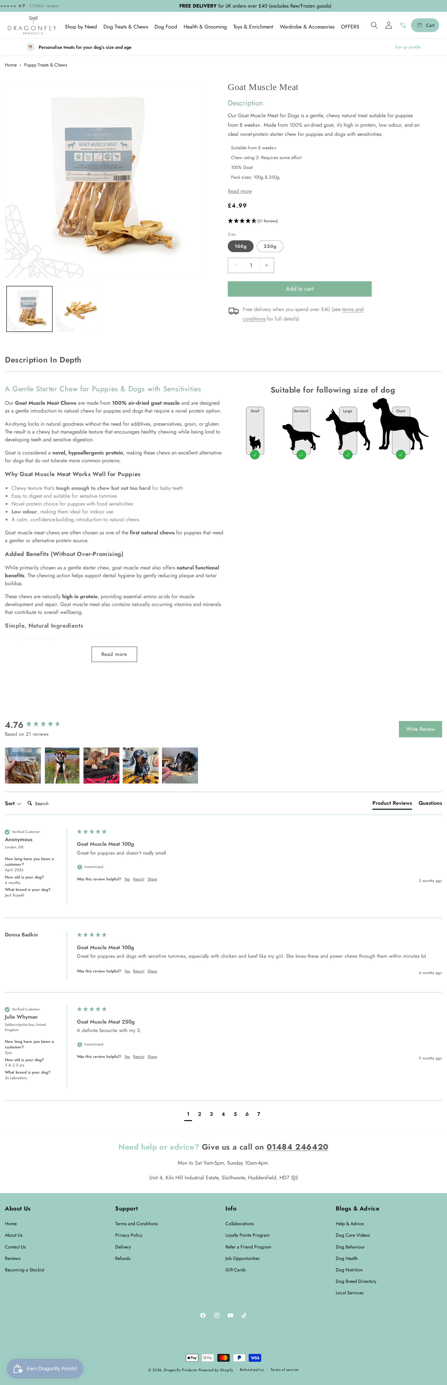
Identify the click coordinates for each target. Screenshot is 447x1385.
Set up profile (408, 47)
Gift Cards (235, 1269)
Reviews (13, 1258)
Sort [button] (10, 803)
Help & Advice (350, 1223)
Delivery (123, 1247)
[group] (39, 725)
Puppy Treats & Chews (45, 65)
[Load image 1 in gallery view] (29, 309)
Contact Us (15, 1247)
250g (270, 246)
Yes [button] (127, 879)
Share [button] (152, 879)
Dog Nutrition (349, 1269)
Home (11, 65)
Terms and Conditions (136, 1223)
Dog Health (347, 1258)
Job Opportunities (242, 1258)
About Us (14, 1235)
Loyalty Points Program (247, 1235)
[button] (81, 26)
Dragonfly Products (180, 1370)
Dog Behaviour (350, 1247)
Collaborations (239, 1223)
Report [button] (138, 879)
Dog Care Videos (353, 1235)
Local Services (350, 1292)
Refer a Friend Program (248, 1247)
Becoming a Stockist (24, 1269)
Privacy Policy (128, 1235)
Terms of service (285, 1369)
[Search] (374, 25)
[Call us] (403, 25)
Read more (114, 654)
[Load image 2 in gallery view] (78, 309)
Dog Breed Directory (356, 1281)
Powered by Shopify (216, 1370)
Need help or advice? (158, 1147)
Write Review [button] (420, 729)
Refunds (123, 1258)
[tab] (392, 804)
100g (241, 246)
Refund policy (252, 1369)
